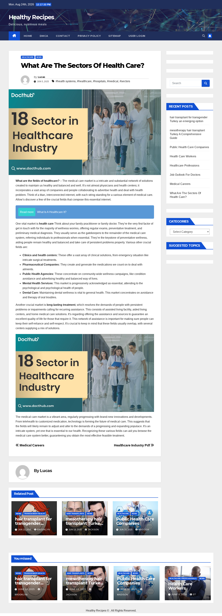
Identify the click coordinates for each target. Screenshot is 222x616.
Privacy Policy (89, 35)
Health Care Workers (183, 156)
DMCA (44, 35)
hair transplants (75, 514)
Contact (63, 35)
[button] (203, 35)
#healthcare (84, 81)
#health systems (66, 81)
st (194, 594)
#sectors (125, 81)
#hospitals (99, 81)
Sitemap (114, 35)
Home (28, 35)
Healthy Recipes (31, 17)
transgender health (34, 514)
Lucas (41, 77)
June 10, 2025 (129, 589)
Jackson (93, 529)
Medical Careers (31, 445)
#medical (112, 81)
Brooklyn (43, 529)
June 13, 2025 (26, 589)
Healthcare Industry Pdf (132, 445)
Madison (143, 529)
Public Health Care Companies (135, 521)
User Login (137, 35)
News (39, 57)
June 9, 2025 (179, 594)
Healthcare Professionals (183, 578)
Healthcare (27, 57)
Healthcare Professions (184, 165)
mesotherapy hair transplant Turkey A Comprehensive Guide (187, 134)
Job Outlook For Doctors (185, 174)
